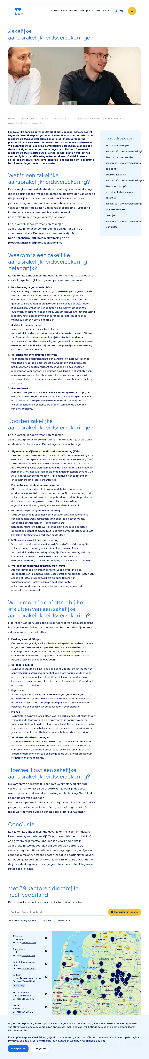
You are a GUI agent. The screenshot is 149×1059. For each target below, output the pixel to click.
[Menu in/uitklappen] (132, 11)
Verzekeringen (62, 119)
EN (121, 11)
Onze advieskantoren (64, 10)
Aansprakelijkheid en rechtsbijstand (97, 119)
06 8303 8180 (29, 968)
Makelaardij (64, 920)
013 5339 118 (28, 999)
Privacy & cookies (18, 1040)
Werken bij (102, 10)
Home (11, 119)
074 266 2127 (28, 1012)
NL (116, 11)
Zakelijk (43, 119)
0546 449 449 (29, 942)
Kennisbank (27, 119)
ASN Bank (48, 920)
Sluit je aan (86, 10)
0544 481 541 (28, 981)
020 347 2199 (28, 955)
